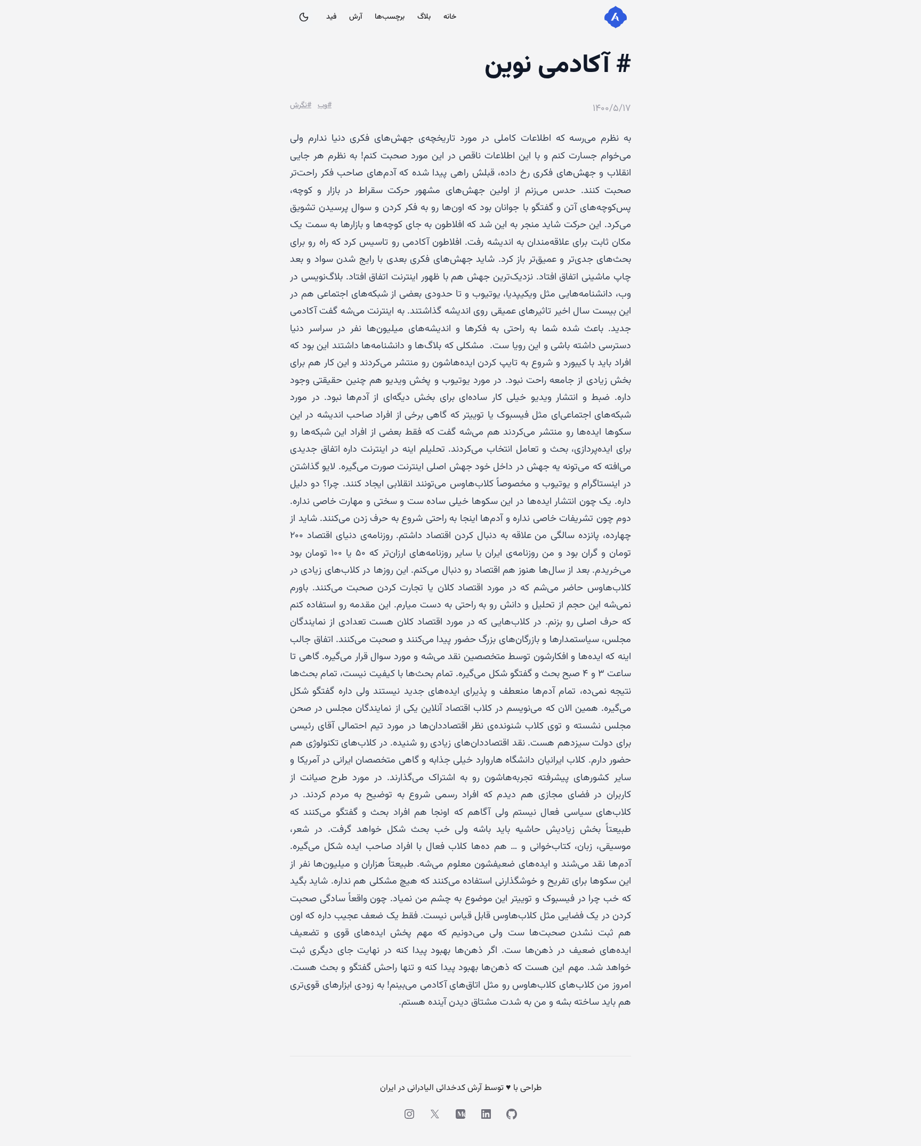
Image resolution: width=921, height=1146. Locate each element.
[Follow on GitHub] (511, 1114)
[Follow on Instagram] (409, 1114)
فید (331, 17)
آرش (355, 17)
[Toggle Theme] (303, 17)
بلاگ (424, 17)
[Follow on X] (434, 1114)
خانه (449, 17)
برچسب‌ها (390, 17)
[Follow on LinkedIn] (486, 1114)
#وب (325, 105)
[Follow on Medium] (460, 1114)
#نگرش (300, 105)
